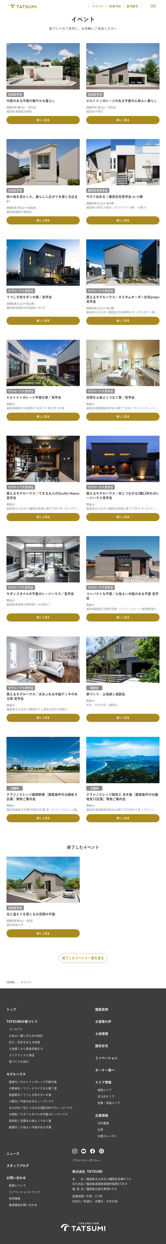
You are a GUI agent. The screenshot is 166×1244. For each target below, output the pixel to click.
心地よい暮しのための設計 (26, 1035)
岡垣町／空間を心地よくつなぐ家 (30, 1120)
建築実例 (101, 1009)
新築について (17, 1185)
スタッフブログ (17, 1165)
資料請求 (133, 6)
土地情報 (101, 1033)
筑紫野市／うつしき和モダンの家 (30, 1094)
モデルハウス (16, 1074)
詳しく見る (43, 120)
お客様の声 (103, 1021)
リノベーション (106, 1058)
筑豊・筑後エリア (109, 1103)
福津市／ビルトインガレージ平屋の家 (33, 1081)
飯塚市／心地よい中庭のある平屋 (30, 1127)
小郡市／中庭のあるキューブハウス (31, 1101)
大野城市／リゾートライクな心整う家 (33, 1088)
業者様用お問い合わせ (23, 1205)
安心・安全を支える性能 (24, 1042)
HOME (10, 982)
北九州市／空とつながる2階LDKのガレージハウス (41, 1107)
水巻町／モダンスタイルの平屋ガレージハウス (38, 1114)
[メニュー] (153, 6)
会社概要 (103, 1123)
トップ (11, 1009)
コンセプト (16, 1029)
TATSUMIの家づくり (22, 1021)
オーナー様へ (105, 1070)
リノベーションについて (24, 1192)
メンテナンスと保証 (21, 1055)
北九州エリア (106, 1096)
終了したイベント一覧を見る (83, 958)
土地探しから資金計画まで (26, 1048)
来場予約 (115, 6)
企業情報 (101, 1115)
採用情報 (14, 1198)
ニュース (12, 1153)
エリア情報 (103, 1082)
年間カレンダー (107, 1136)
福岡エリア (105, 1090)
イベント (98, 6)
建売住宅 (101, 1045)
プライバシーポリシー (86, 1160)
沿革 (100, 1129)
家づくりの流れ (19, 1061)
